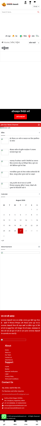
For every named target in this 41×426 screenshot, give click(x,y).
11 (9, 220)
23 (37, 226)
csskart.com (11, 418)
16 (37, 220)
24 (4, 231)
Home (6, 42)
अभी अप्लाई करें (20, 117)
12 (15, 220)
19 (15, 226)
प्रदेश (30, 36)
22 (31, 226)
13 (20, 220)
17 (4, 226)
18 (9, 226)
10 (4, 220)
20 (20, 226)
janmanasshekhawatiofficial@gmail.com (15, 394)
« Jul (2, 241)
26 (15, 231)
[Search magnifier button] (38, 12)
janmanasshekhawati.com (18, 416)
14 (26, 220)
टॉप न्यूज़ (8, 36)
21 (26, 226)
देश (13, 36)
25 (9, 231)
